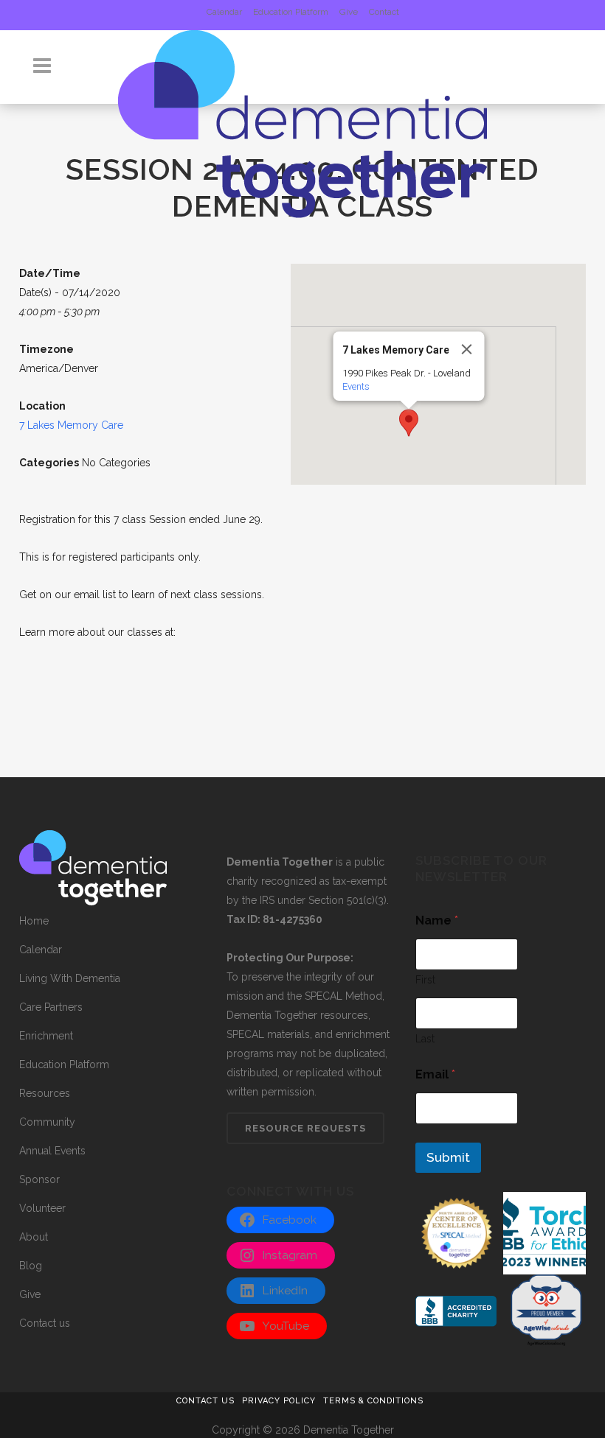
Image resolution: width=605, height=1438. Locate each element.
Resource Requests (305, 1128)
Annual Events (52, 1151)
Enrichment (46, 1036)
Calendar (224, 12)
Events (356, 386)
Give (348, 12)
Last (425, 1039)
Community (47, 1122)
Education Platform (290, 12)
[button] (408, 423)
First (425, 980)
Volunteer (42, 1208)
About (33, 1237)
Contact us (44, 1323)
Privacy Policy (279, 1401)
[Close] (467, 349)
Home (34, 921)
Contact (384, 12)
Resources (44, 1093)
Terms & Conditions (373, 1401)
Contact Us (205, 1401)
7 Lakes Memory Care (71, 425)
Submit (448, 1157)
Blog (30, 1266)
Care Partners (51, 1007)
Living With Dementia (69, 978)
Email (435, 1074)
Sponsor (39, 1179)
